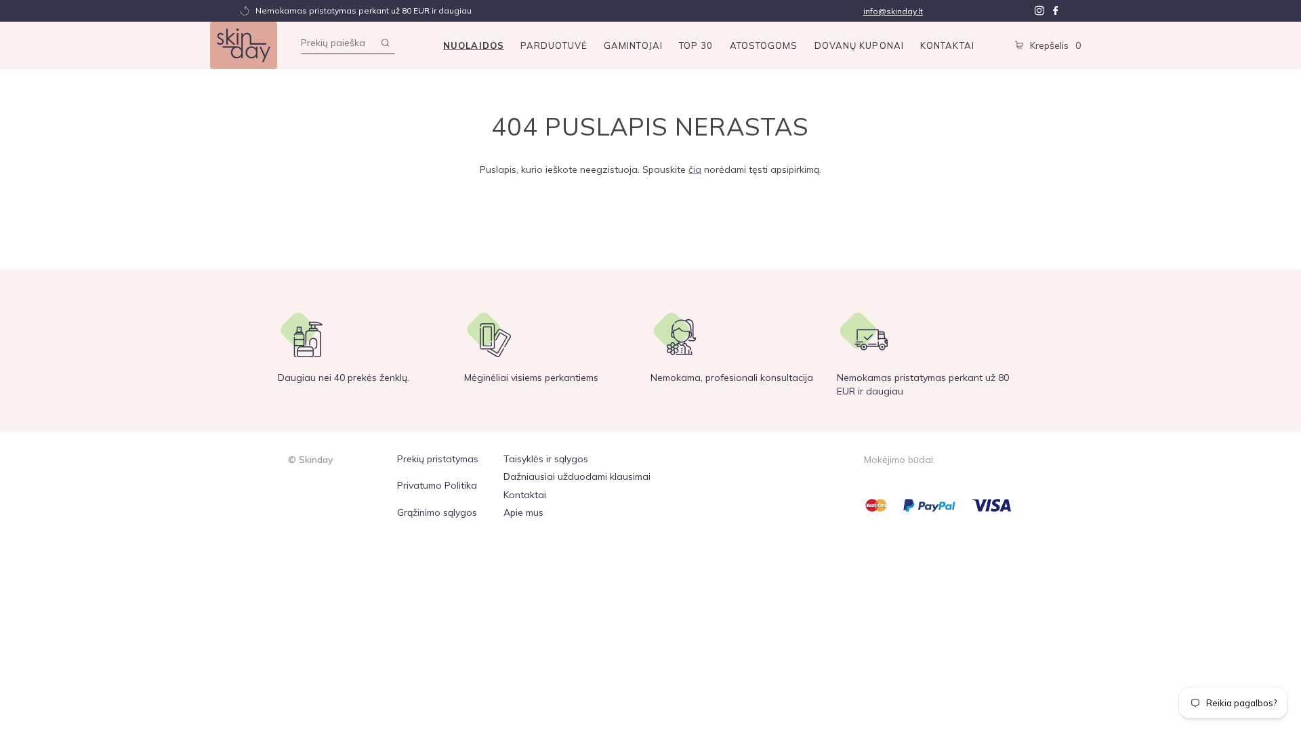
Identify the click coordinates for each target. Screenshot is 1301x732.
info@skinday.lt (893, 11)
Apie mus (523, 512)
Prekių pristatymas (437, 459)
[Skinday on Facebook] (1055, 10)
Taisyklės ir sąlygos (545, 459)
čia (694, 169)
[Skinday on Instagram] (1039, 10)
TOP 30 (696, 45)
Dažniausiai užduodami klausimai (576, 476)
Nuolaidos (473, 45)
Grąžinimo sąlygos (437, 512)
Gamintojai (633, 45)
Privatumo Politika (437, 485)
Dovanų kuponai (859, 45)
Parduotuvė (553, 45)
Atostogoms (764, 45)
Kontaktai (947, 45)
